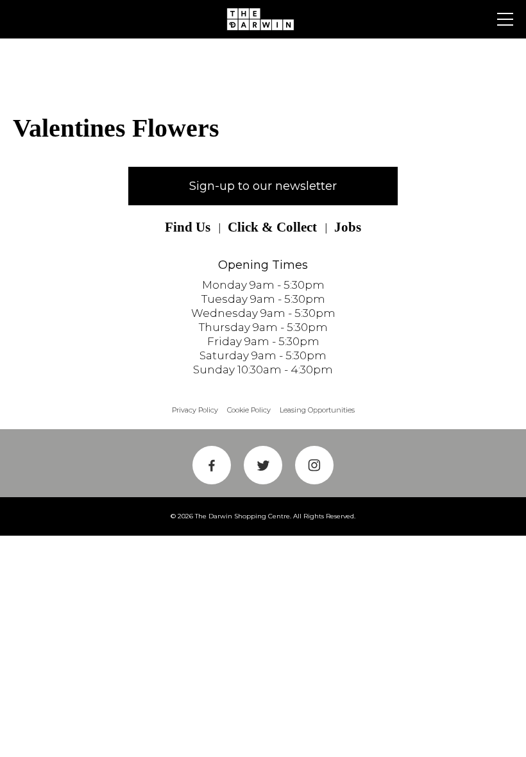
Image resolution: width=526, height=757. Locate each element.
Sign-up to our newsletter (263, 186)
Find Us (187, 227)
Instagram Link (314, 465)
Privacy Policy (195, 409)
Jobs (347, 227)
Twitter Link (263, 465)
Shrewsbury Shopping (263, 19)
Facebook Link (211, 465)
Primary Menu (505, 19)
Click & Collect (272, 227)
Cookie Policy (249, 409)
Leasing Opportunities (317, 409)
